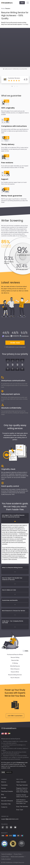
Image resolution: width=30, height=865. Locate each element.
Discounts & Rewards (7, 800)
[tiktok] (2, 827)
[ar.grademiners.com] (9, 733)
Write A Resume (15, 669)
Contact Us (4, 807)
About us (3, 782)
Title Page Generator (22, 785)
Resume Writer (15, 672)
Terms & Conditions (6, 854)
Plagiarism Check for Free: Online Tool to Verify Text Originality (22, 789)
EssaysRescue (24, 336)
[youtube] (15, 827)
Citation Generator (21, 782)
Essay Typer (19, 809)
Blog (2, 794)
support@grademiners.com (9, 819)
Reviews (3, 788)
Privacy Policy (18, 854)
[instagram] (11, 827)
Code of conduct (6, 859)
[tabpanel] (15, 79)
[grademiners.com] (2, 733)
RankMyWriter (16, 336)
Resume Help (15, 660)
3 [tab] (17, 86)
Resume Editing (15, 657)
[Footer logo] (8, 729)
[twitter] (6, 827)
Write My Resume (15, 666)
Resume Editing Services (15, 674)
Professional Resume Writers (15, 654)
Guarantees (4, 785)
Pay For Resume (15, 677)
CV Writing (15, 663)
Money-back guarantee (17, 856)
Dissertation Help (6, 804)
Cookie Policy (5, 856)
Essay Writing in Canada (5, 733)
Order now (15, 342)
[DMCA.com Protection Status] (6, 773)
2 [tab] (14, 86)
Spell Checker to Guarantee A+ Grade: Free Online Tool (22, 801)
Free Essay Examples (7, 791)
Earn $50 (3, 797)
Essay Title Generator (22, 806)
